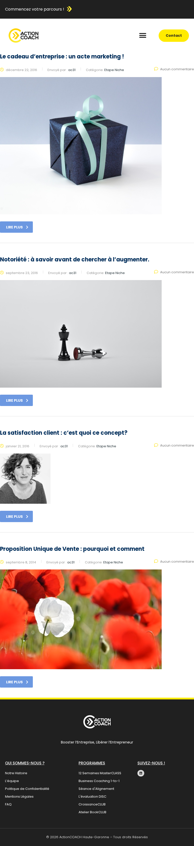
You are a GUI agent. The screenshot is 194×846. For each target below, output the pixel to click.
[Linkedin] (140, 773)
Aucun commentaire (177, 69)
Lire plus (14, 227)
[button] (143, 35)
